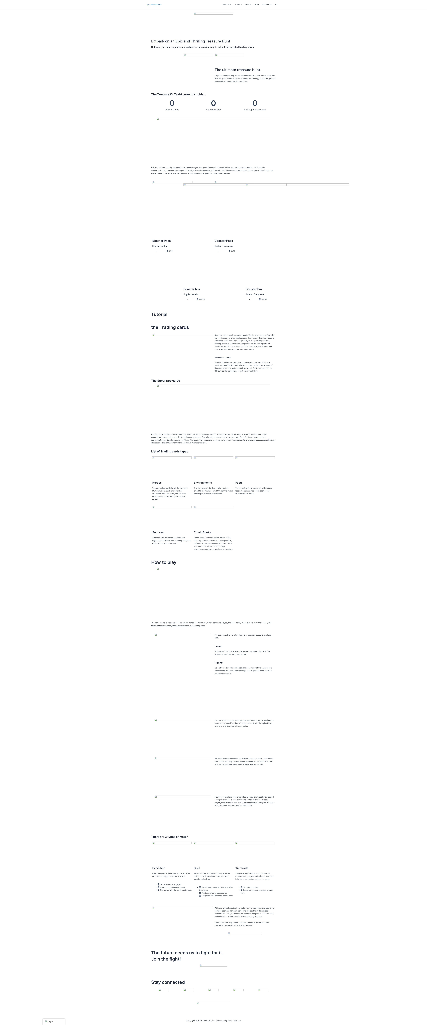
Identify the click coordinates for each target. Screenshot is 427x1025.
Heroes (248, 4)
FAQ (276, 4)
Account (265, 4)
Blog (257, 4)
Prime (237, 4)
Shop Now (227, 4)
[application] (241, 4)
